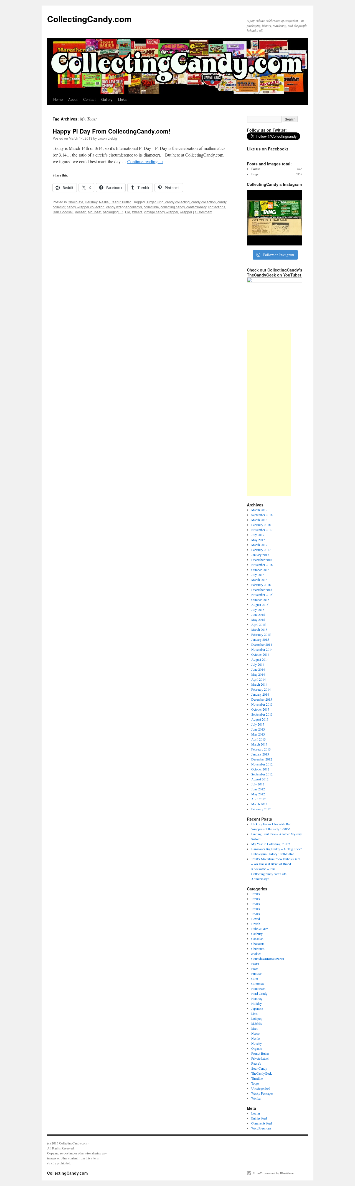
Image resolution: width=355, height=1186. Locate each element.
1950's (255, 894)
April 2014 (258, 679)
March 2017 (259, 544)
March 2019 (259, 510)
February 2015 (261, 634)
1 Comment (203, 211)
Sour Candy (259, 1068)
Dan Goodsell (63, 211)
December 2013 (261, 699)
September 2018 (262, 515)
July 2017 (257, 534)
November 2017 (262, 529)
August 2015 (259, 604)
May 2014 (258, 674)
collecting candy (173, 206)
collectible (151, 206)
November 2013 (262, 704)
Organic (256, 1048)
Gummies (257, 983)
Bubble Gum (259, 928)
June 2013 (258, 729)
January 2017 (260, 554)
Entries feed (259, 1118)
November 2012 (262, 764)
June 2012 (258, 789)
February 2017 (261, 549)
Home (58, 99)
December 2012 (261, 759)
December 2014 (261, 644)
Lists (254, 1013)
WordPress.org (261, 1128)
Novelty (256, 1043)
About (73, 99)
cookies (256, 953)
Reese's (256, 1063)
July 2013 (257, 724)
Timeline (257, 1078)
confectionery (196, 206)
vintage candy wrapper (161, 211)
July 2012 (257, 784)
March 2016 (259, 579)
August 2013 (259, 719)
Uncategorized (260, 1088)
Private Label (259, 1058)
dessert (80, 211)
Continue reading (145, 161)
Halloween (258, 988)
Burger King (155, 201)
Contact (89, 99)
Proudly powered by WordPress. (273, 1173)
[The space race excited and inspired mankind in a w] (274, 217)
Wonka (255, 1098)
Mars (254, 1028)
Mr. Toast (94, 211)
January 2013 (260, 754)
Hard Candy (259, 993)
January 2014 (260, 694)
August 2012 (259, 779)
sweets (137, 211)
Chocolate (75, 201)
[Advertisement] (269, 413)
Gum (254, 978)
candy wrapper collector (124, 206)
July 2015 (257, 609)
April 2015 (258, 624)
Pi (121, 211)
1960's (255, 898)
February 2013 (261, 749)
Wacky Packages (262, 1093)
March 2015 (259, 629)
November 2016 (262, 564)
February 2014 (261, 689)
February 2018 (261, 524)
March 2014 (259, 684)
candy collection (203, 201)
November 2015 (262, 594)
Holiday (256, 1003)
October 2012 (260, 769)
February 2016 (261, 584)
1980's (255, 908)
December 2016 (261, 559)
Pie (127, 211)
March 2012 (259, 804)
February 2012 (261, 809)
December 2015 (261, 589)
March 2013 (259, 744)
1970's (255, 903)
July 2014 (257, 664)
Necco (255, 1033)
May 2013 (258, 734)
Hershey (91, 201)
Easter (255, 963)
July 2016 (257, 574)
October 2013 (260, 709)
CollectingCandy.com (89, 19)
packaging (111, 211)
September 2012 (262, 774)
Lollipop (256, 1018)
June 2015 (258, 614)
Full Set (256, 973)
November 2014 (262, 649)
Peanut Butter (120, 201)
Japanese (257, 1008)
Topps (255, 1083)
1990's (255, 913)
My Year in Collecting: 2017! (270, 844)
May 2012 (258, 794)
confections (216, 206)
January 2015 (260, 639)
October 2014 (260, 654)
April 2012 (258, 799)
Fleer (254, 968)
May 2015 (258, 619)
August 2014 (259, 659)
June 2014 (258, 669)
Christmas (258, 948)
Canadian (257, 938)
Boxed (255, 918)
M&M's (256, 1023)
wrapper (186, 211)
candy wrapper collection (86, 206)
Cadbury (257, 933)
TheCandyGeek (261, 1073)
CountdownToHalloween (267, 958)
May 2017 (258, 539)
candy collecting (177, 201)
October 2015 (260, 599)
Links (122, 99)
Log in (255, 1113)
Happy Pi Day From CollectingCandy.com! (111, 131)
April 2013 (258, 739)
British (255, 923)
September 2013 (262, 714)
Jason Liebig (107, 138)
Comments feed (261, 1123)
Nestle (104, 201)
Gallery (107, 99)
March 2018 (259, 520)
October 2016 (260, 569)
